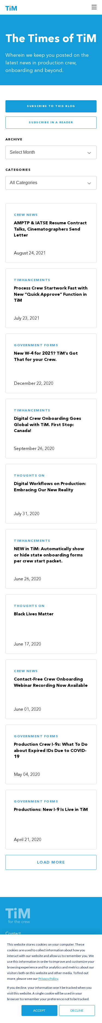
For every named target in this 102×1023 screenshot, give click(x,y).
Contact (13, 934)
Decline (77, 1010)
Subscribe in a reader (51, 122)
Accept (39, 1010)
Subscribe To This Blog (51, 106)
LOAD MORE (51, 862)
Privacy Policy (48, 979)
